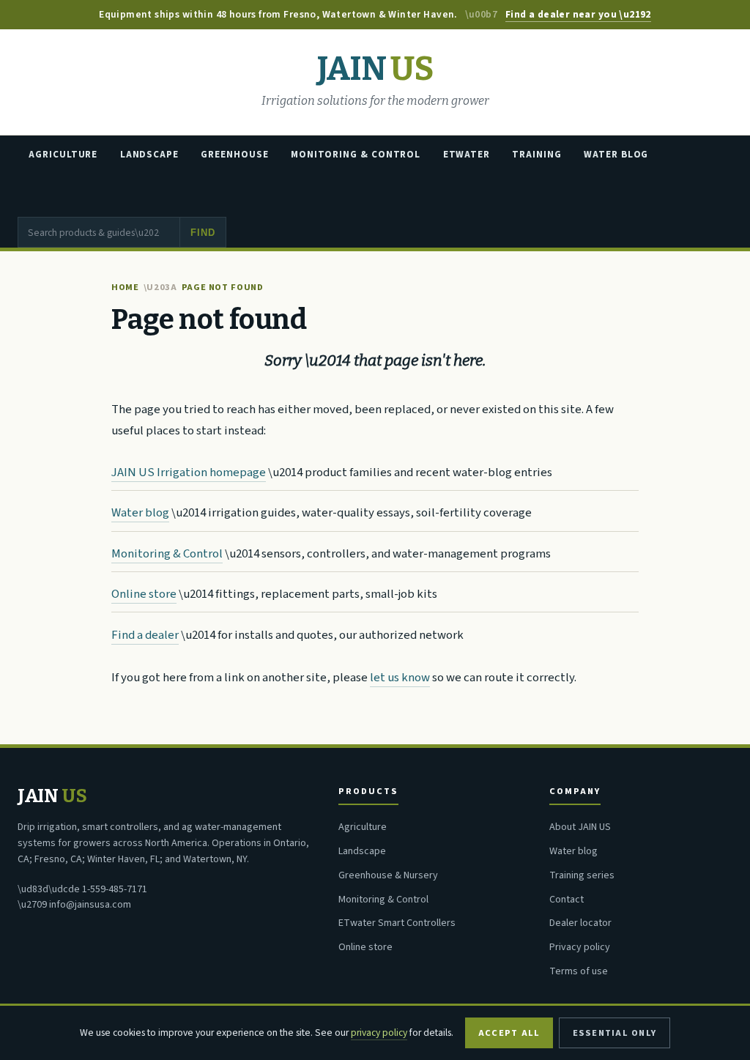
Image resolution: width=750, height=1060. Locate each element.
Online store (144, 594)
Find (202, 232)
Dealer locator (580, 923)
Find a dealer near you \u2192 (578, 14)
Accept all (509, 1032)
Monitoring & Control (355, 154)
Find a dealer (145, 635)
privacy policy (379, 1032)
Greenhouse (234, 154)
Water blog (140, 513)
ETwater (466, 154)
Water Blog (616, 154)
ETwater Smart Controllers (397, 923)
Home (125, 287)
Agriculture (63, 154)
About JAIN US (580, 827)
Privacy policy (579, 947)
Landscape (149, 154)
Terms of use (578, 971)
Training (536, 154)
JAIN (375, 69)
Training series (582, 875)
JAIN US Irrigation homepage (188, 472)
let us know (400, 677)
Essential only (614, 1032)
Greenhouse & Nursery (388, 875)
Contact (566, 899)
